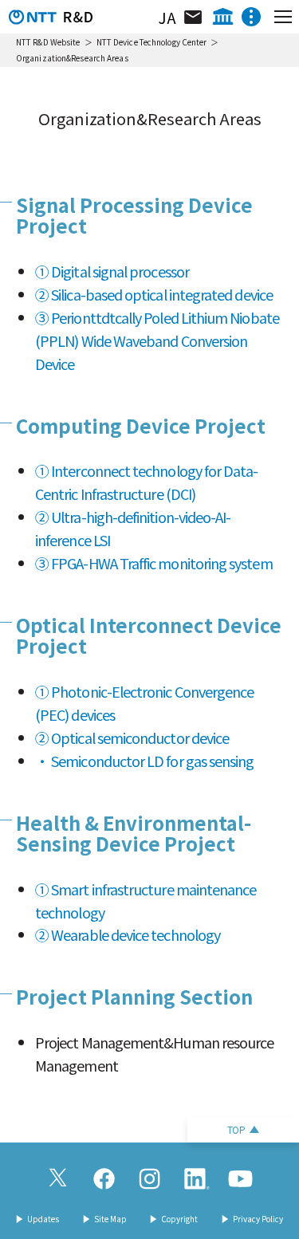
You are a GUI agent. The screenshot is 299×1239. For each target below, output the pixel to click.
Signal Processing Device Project (134, 215)
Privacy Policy (258, 1219)
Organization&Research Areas (72, 58)
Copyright (179, 1219)
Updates (43, 1219)
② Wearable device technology (127, 934)
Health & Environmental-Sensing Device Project (133, 832)
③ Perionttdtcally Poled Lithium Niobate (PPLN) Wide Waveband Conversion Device (157, 340)
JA (167, 17)
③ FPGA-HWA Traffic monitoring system (154, 563)
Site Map (110, 1219)
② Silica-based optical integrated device (154, 294)
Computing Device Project (141, 425)
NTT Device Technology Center (151, 42)
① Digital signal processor (112, 271)
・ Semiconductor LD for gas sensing (144, 760)
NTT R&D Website (48, 42)
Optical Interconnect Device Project (148, 635)
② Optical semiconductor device (132, 737)
